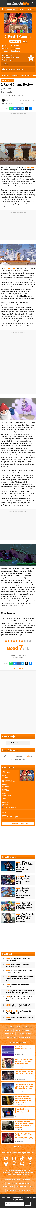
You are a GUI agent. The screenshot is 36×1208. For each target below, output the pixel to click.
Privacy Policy (26, 1030)
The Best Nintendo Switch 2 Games (18, 986)
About (12, 1027)
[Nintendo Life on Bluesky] (6, 1164)
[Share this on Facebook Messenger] (30, 108)
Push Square (16, 1180)
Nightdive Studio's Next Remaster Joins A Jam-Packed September (20, 992)
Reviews (15, 75)
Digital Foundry (24, 1183)
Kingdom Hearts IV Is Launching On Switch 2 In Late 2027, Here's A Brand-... (19, 978)
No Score (6, 64)
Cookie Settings (11, 1037)
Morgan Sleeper (7, 103)
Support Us (8, 1030)
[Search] (32, 3)
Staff (18, 1027)
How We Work (27, 1027)
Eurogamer (24, 1187)
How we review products (18, 655)
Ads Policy (20, 1034)
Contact (17, 1030)
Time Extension (12, 1183)
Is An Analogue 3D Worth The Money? (18, 1012)
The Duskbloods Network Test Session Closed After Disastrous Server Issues (19, 999)
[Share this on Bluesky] (15, 108)
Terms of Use (9, 1034)
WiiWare (4, 781)
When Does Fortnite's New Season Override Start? (17, 965)
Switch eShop (11, 781)
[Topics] (3, 3)
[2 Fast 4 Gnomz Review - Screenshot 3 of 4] (18, 409)
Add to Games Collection (14, 69)
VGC (31, 1187)
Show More (17, 1146)
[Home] (2, 9)
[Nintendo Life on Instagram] (14, 1164)
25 (13, 896)
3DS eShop (15, 46)
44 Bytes (21, 1172)
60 (13, 870)
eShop (4, 80)
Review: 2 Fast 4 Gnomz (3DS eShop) (12, 817)
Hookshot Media (16, 1170)
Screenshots (25, 75)
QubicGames (5, 786)
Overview (5, 75)
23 (13, 884)
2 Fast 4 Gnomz (18, 38)
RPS (28, 1190)
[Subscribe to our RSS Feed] (6, 1158)
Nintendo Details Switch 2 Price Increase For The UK (19, 1006)
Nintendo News (8, 1187)
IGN (17, 1187)
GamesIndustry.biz (13, 1190)
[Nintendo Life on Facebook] (30, 1164)
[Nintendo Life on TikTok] (22, 1158)
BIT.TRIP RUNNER (10, 268)
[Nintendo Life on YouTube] (14, 1158)
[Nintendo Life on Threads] (22, 1164)
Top (6, 1027)
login (28, 756)
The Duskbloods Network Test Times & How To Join (19, 971)
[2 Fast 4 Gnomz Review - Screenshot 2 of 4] (18, 254)
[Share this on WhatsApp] (11, 108)
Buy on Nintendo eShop (17, 823)
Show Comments (19, 743)
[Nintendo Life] (18, 3)
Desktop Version (24, 1037)
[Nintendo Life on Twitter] (30, 1158)
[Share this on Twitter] (22, 108)
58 (13, 922)
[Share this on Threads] (26, 108)
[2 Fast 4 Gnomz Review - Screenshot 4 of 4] (18, 555)
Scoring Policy (18, 657)
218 (12, 910)
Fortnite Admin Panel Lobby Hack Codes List (18, 959)
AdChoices (30, 1172)
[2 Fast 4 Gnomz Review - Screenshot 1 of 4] (18, 154)
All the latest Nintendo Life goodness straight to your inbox (18, 1199)
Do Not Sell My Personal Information (18, 1174)
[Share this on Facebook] (19, 108)
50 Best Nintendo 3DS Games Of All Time (19, 1018)
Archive (28, 1034)
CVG (23, 1190)
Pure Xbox (26, 1180)
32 (22, 668)
